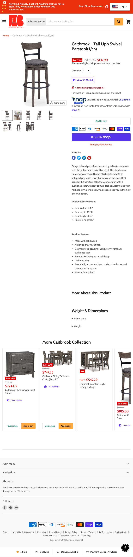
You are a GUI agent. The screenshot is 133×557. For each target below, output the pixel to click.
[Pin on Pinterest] (89, 158)
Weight (77, 326)
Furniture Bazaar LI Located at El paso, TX (61, 535)
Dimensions (80, 318)
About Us (16, 532)
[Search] (118, 21)
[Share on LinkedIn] (84, 158)
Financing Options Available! (89, 87)
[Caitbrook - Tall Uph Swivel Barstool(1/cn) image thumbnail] (7, 115)
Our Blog (86, 535)
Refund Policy (55, 532)
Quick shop (12, 426)
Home (5, 35)
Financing (41, 532)
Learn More (125, 99)
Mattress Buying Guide (117, 532)
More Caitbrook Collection (66, 342)
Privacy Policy (71, 532)
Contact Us (29, 532)
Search (6, 532)
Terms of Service (88, 532)
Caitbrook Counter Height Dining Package (92, 386)
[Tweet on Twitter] (79, 158)
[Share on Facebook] (74, 158)
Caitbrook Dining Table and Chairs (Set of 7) (55, 378)
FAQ (101, 532)
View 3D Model (84, 80)
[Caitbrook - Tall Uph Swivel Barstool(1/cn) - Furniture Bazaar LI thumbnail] (17, 115)
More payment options (101, 144)
